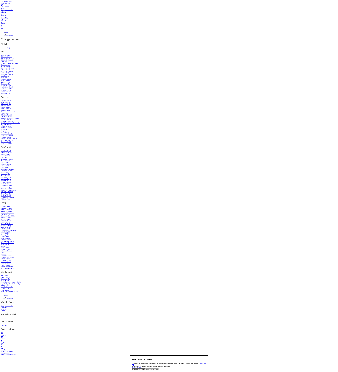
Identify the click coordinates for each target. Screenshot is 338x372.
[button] (169, 10)
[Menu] (169, 28)
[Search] (169, 26)
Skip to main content (6, 1)
